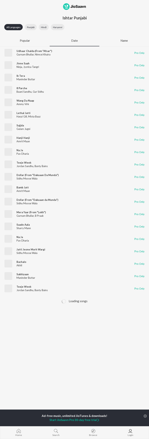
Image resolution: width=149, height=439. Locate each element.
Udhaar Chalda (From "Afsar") (34, 51)
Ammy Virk (22, 104)
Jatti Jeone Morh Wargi (30, 249)
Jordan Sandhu (24, 166)
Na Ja (19, 150)
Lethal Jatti (23, 113)
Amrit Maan (23, 141)
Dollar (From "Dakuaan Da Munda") (37, 175)
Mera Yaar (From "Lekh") (31, 212)
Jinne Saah (22, 63)
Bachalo (21, 261)
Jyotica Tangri (31, 66)
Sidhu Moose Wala (26, 178)
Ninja (19, 66)
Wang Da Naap (25, 100)
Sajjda (20, 125)
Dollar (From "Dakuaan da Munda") (37, 199)
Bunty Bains (41, 166)
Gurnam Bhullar (25, 54)
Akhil (19, 265)
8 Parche (21, 88)
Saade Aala (23, 224)
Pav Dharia (22, 153)
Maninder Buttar (25, 79)
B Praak (39, 215)
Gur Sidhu (38, 91)
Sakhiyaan (22, 274)
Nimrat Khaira (42, 54)
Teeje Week (23, 162)
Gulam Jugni (23, 128)
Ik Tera (20, 75)
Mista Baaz (34, 116)
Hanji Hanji (23, 137)
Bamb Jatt (22, 187)
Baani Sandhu (24, 91)
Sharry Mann (23, 228)
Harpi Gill (21, 116)
